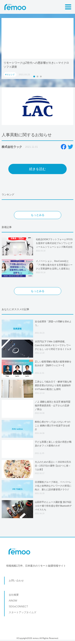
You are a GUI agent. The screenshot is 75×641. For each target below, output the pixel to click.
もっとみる (37, 215)
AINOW (13, 600)
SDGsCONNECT (18, 606)
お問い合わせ (16, 580)
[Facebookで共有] (63, 147)
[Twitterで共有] (70, 147)
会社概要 (14, 594)
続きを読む (37, 169)
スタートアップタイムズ (22, 612)
